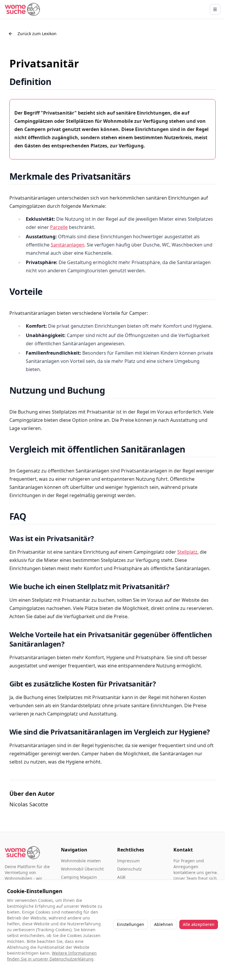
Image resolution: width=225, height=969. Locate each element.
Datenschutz (129, 869)
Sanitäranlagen (67, 245)
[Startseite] (22, 9)
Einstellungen (130, 924)
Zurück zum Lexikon (37, 33)
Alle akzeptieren (198, 924)
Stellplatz (187, 552)
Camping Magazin (79, 877)
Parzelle (59, 227)
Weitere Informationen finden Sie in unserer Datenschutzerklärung (52, 956)
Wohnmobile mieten (81, 860)
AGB (121, 877)
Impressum (128, 860)
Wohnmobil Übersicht (82, 869)
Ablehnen (163, 924)
